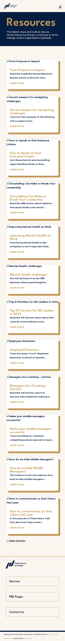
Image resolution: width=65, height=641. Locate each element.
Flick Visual (27, 638)
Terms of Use (52, 634)
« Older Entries (15, 540)
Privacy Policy (8, 638)
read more (17, 83)
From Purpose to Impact (27, 70)
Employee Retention (24, 349)
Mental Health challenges (28, 274)
